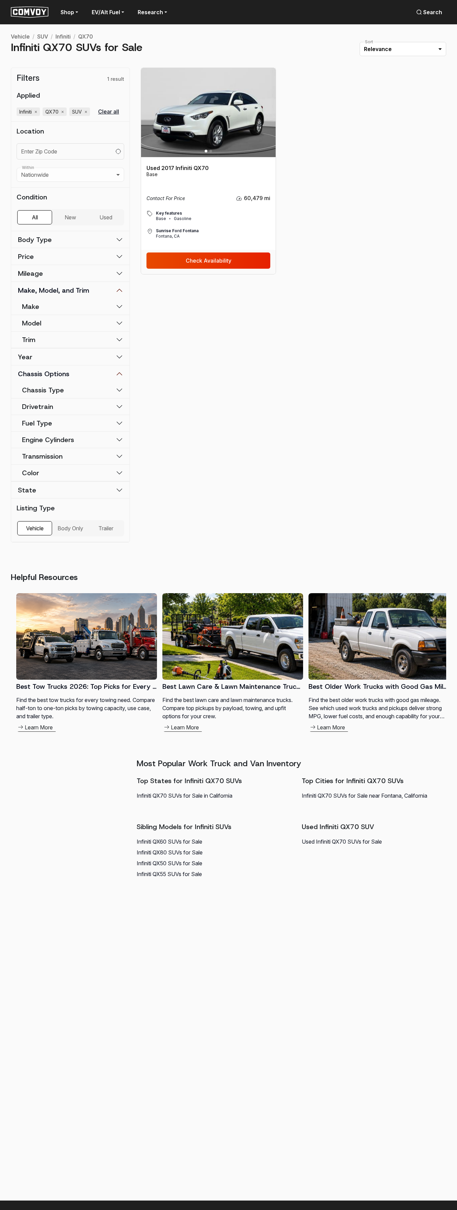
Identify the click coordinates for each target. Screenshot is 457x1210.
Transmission (42, 456)
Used (105, 217)
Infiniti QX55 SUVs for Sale (169, 874)
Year (25, 357)
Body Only (70, 528)
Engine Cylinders (48, 439)
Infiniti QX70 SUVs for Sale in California (184, 795)
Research (150, 12)
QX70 (85, 36)
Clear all (108, 111)
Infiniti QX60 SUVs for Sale (169, 841)
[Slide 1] (206, 151)
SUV (42, 36)
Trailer (105, 528)
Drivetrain (37, 406)
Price (26, 256)
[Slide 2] (210, 151)
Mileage (30, 273)
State (27, 490)
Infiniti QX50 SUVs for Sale (169, 863)
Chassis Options (43, 373)
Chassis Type (43, 390)
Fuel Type (37, 423)
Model (31, 323)
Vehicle (20, 36)
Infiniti (63, 36)
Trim (29, 339)
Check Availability (208, 260)
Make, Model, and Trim (53, 290)
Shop (67, 12)
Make (30, 306)
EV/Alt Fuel (106, 12)
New (70, 217)
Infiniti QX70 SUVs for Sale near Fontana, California (364, 795)
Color (30, 472)
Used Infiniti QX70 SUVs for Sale (342, 841)
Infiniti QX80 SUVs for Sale (170, 852)
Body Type (35, 239)
